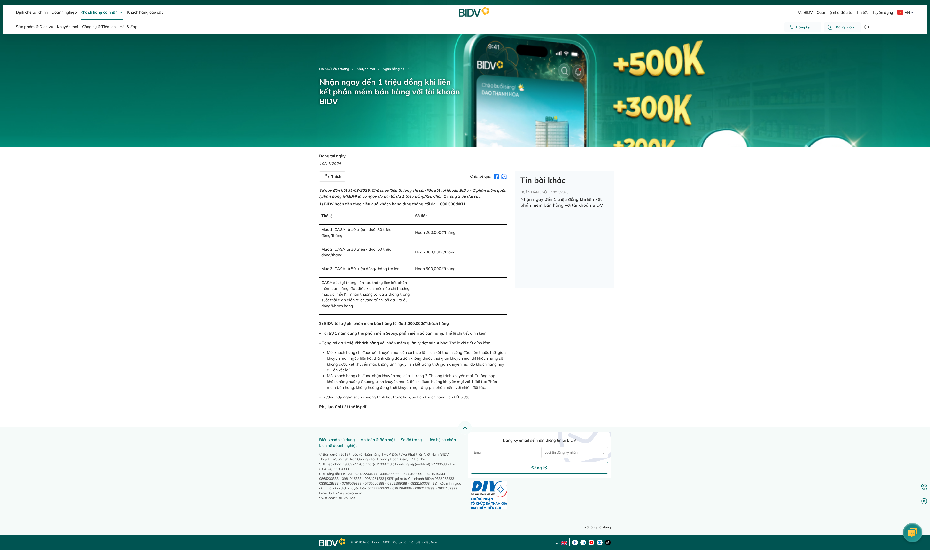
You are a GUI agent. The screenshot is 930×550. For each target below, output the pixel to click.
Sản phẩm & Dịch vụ (34, 26)
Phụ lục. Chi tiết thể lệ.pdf (342, 406)
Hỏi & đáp (128, 26)
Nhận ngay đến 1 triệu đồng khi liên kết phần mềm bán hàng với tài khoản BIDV (561, 202)
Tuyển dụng (882, 12)
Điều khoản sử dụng (337, 439)
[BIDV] (332, 542)
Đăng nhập (845, 27)
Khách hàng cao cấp (145, 12)
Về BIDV (805, 12)
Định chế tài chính (32, 12)
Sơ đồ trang (411, 439)
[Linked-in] (583, 542)
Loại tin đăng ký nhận (561, 452)
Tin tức (862, 12)
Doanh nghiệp (64, 12)
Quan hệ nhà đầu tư (834, 12)
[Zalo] (600, 542)
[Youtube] (591, 542)
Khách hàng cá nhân (99, 12)
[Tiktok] (608, 542)
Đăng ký (803, 27)
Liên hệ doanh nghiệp (338, 445)
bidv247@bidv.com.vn (345, 493)
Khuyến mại (366, 69)
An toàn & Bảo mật (378, 439)
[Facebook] (575, 542)
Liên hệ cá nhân (442, 439)
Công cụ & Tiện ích (99, 26)
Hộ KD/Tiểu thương (334, 69)
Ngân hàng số (393, 69)
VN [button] (907, 12)
